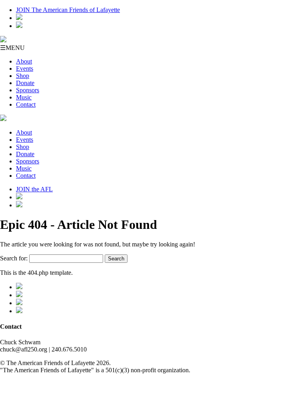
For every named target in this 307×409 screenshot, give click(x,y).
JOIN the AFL (34, 189)
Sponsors (27, 90)
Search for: (14, 258)
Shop (22, 75)
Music (24, 97)
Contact (26, 104)
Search (116, 259)
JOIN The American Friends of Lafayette (68, 9)
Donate (25, 82)
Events (24, 68)
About (24, 61)
